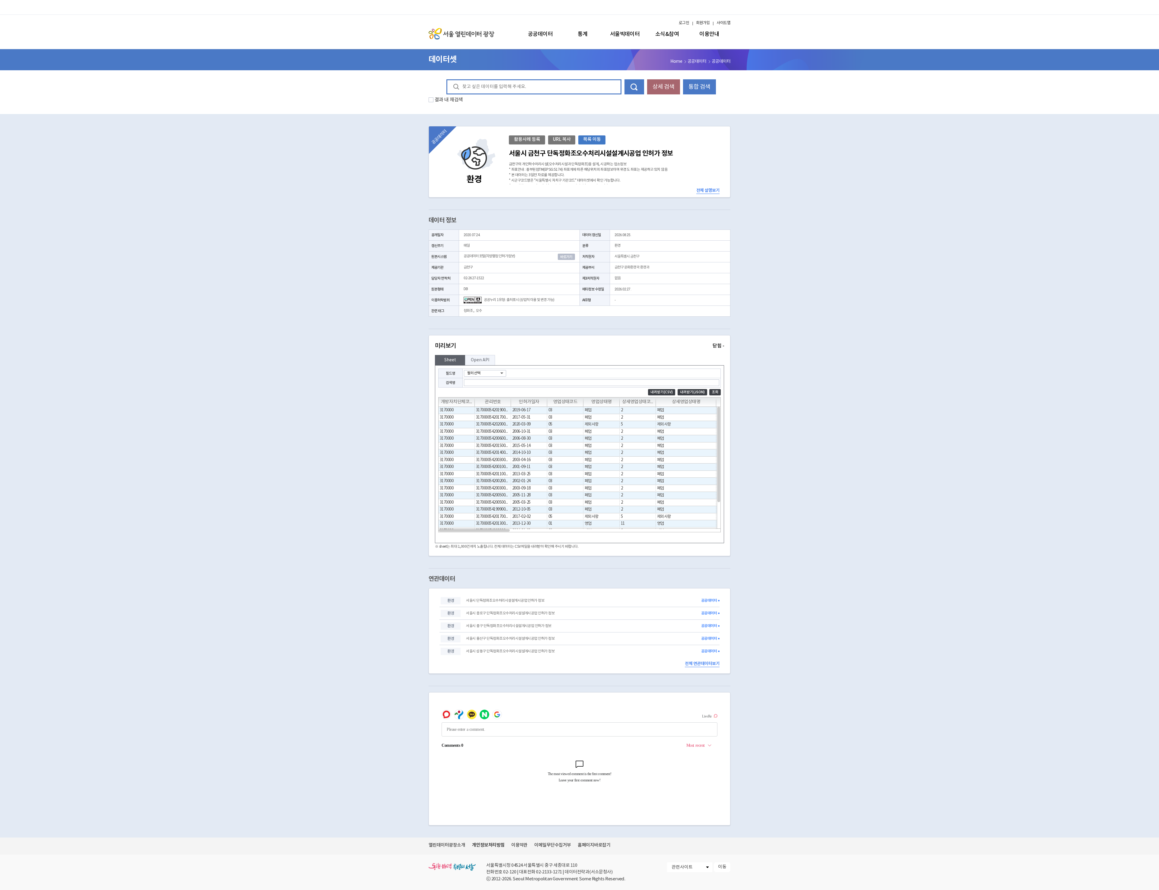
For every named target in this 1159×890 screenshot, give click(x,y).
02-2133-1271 (549, 872)
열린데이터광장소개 (447, 845)
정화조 (468, 311)
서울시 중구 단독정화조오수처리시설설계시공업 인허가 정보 (508, 626)
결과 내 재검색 (449, 99)
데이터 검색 (634, 86)
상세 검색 (663, 87)
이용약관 (519, 845)
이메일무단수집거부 (552, 845)
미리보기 (579, 346)
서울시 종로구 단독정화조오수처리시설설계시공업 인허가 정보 (510, 613)
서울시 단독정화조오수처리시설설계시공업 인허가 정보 (505, 601)
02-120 (509, 872)
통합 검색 (699, 87)
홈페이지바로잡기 (594, 845)
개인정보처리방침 (488, 845)
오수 (479, 311)
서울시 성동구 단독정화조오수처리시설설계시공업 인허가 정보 (510, 651)
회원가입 (703, 23)
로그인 (684, 23)
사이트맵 (723, 23)
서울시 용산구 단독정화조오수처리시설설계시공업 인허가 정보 (510, 639)
